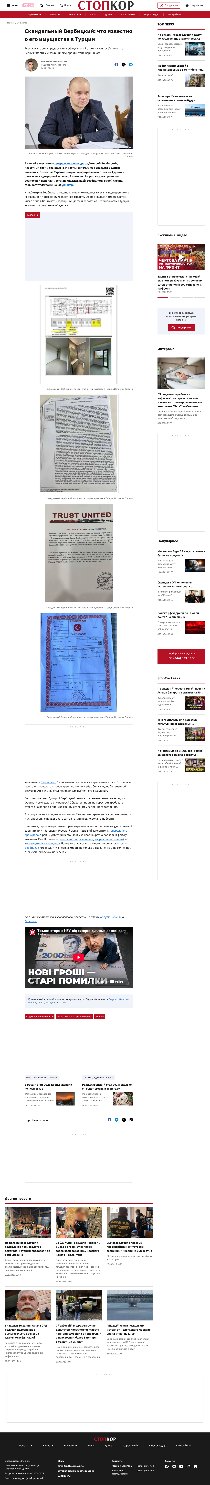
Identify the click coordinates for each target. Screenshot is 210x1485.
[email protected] (35, 1478)
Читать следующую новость (99, 1077)
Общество (22, 22)
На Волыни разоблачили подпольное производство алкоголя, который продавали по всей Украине (27, 1249)
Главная (10, 22)
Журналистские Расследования (76, 1471)
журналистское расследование (74, 1016)
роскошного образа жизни (76, 839)
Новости (73, 14)
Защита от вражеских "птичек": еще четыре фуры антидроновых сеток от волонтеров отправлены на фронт (180, 283)
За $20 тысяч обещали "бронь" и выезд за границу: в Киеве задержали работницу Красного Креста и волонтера (78, 1249)
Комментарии (40, 1120)
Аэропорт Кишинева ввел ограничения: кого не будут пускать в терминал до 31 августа (180, 100)
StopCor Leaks (127, 14)
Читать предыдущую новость (41, 1077)
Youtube (32, 1002)
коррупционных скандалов (42, 843)
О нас (61, 1461)
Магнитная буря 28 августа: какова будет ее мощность (181, 553)
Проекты (33, 14)
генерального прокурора (71, 163)
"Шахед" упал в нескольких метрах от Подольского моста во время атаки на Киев (129, 1330)
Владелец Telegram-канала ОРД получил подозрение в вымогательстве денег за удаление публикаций (26, 1332)
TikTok (61, 1002)
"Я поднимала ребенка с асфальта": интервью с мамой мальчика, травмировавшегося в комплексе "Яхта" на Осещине (180, 400)
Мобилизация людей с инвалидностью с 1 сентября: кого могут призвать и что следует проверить (181, 72)
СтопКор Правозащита (71, 1466)
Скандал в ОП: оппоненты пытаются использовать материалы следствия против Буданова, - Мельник (178, 589)
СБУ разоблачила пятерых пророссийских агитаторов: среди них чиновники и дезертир (129, 1247)
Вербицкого (48, 782)
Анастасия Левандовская (54, 61)
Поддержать (171, 5)
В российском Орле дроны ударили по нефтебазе (48, 1087)
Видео (53, 14)
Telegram (113, 999)
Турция (100, 1016)
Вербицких (32, 848)
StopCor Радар (151, 14)
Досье (108, 14)
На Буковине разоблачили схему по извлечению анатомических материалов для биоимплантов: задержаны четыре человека (180, 41)
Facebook (124, 999)
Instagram (50, 1002)
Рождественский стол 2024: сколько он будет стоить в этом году (107, 1087)
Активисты (64, 1476)
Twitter (40, 1002)
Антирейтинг (175, 14)
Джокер (67, 185)
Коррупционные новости (39, 1016)
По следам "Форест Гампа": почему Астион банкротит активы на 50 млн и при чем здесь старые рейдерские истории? (181, 695)
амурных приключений (109, 839)
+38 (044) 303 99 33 (181, 658)
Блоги (93, 14)
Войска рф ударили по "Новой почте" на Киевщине (178, 615)
